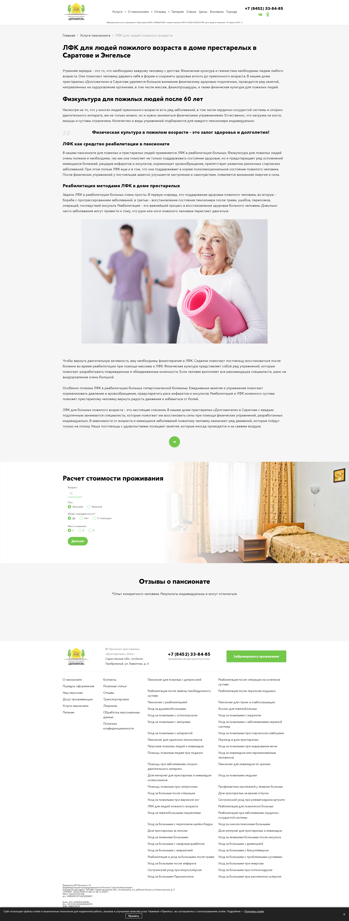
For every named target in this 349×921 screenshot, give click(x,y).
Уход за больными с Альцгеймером (243, 850)
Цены (203, 11)
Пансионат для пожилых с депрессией (174, 679)
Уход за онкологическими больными (244, 824)
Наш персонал (73, 692)
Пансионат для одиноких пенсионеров (175, 739)
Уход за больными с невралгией (170, 850)
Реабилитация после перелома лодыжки (246, 691)
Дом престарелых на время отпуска (243, 793)
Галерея (178, 11)
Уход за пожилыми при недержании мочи (247, 746)
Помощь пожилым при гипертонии (172, 786)
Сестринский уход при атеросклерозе (175, 870)
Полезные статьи (115, 686)
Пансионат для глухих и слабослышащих (246, 702)
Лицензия (110, 706)
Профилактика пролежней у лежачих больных (250, 786)
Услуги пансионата (95, 35)
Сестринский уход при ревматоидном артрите (251, 799)
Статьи (191, 11)
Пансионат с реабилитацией (167, 702)
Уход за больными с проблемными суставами (250, 857)
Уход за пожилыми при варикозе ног (173, 799)
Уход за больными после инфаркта (172, 863)
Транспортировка (116, 699)
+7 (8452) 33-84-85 (264, 8)
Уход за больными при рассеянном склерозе (249, 876)
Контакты (217, 11)
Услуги (117, 11)
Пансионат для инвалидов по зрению (244, 764)
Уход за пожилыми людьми (237, 775)
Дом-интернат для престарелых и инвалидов (250, 830)
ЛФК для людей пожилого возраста (173, 806)
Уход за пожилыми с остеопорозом (172, 715)
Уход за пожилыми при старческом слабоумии (251, 733)
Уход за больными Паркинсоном (170, 876)
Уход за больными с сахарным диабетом (176, 843)
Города (231, 11)
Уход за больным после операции (171, 793)
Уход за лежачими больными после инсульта (249, 837)
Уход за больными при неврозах (241, 863)
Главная (69, 35)
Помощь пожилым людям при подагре (175, 753)
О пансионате (138, 11)
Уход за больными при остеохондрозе (245, 870)
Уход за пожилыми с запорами (169, 722)
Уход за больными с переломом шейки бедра (180, 824)
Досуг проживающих (78, 699)
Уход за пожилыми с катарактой (170, 733)
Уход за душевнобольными (167, 708)
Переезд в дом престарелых (238, 739)
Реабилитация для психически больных (245, 806)
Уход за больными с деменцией (240, 843)
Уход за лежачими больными (168, 837)
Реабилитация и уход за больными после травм (181, 857)
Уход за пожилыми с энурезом (239, 715)
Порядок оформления (78, 686)
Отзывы (160, 11)
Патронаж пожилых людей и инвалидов (176, 746)
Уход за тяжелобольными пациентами (174, 813)
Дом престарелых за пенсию (168, 830)
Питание (68, 712)
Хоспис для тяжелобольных (237, 708)
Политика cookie (254, 911)
